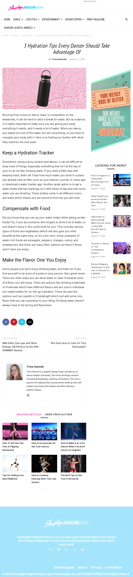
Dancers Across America (18, 28)
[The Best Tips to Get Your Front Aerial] (73, 463)
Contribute (113, 567)
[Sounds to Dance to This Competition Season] (122, 248)
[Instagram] (29, 395)
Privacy (96, 567)
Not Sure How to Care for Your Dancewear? (68, 345)
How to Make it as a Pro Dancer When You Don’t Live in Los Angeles (73, 446)
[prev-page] (41, 489)
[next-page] (46, 489)
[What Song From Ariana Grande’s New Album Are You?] (122, 201)
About (82, 567)
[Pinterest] (13, 322)
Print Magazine (96, 19)
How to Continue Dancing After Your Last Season (44, 479)
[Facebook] (5, 322)
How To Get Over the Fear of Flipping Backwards (13, 446)
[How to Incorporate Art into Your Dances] (44, 431)
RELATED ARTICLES (29, 414)
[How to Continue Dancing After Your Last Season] (44, 463)
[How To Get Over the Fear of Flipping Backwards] (15, 431)
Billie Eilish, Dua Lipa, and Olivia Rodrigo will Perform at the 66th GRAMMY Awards (20, 347)
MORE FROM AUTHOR (58, 414)
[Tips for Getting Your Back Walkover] (15, 463)
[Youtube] (82, 550)
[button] (126, 19)
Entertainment (51, 19)
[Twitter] (21, 322)
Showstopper (73, 19)
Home (7, 19)
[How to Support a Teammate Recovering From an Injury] (122, 180)
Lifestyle (31, 19)
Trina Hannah (59, 59)
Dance (16, 19)
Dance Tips (26, 35)
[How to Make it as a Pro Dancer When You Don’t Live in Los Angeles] (73, 431)
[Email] (29, 322)
